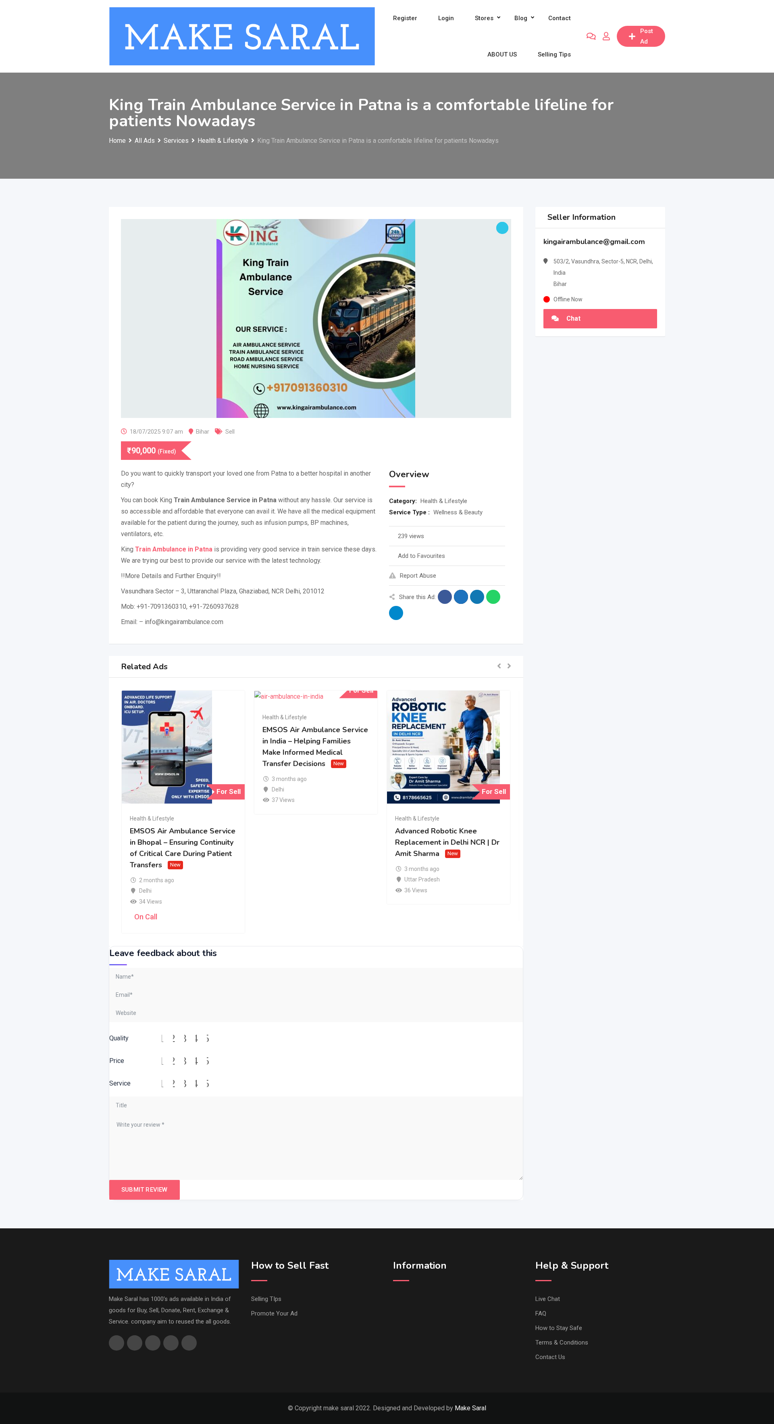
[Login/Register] (606, 36)
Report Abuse (418, 575)
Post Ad (646, 36)
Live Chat (547, 1299)
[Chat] (591, 36)
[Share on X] (461, 597)
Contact (559, 18)
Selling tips (554, 54)
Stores (484, 18)
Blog (520, 18)
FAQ (540, 1313)
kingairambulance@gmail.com (594, 241)
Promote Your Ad (274, 1313)
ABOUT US (502, 54)
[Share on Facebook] (445, 597)
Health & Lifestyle (443, 501)
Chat (572, 318)
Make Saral (470, 1408)
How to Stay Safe (558, 1328)
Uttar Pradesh (422, 879)
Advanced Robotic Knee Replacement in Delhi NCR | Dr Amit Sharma (447, 842)
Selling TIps (266, 1299)
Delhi (145, 890)
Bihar (202, 431)
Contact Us (550, 1357)
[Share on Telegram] (396, 613)
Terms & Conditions (561, 1342)
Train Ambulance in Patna (173, 549)
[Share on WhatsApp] (493, 597)
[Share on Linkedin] (477, 597)
